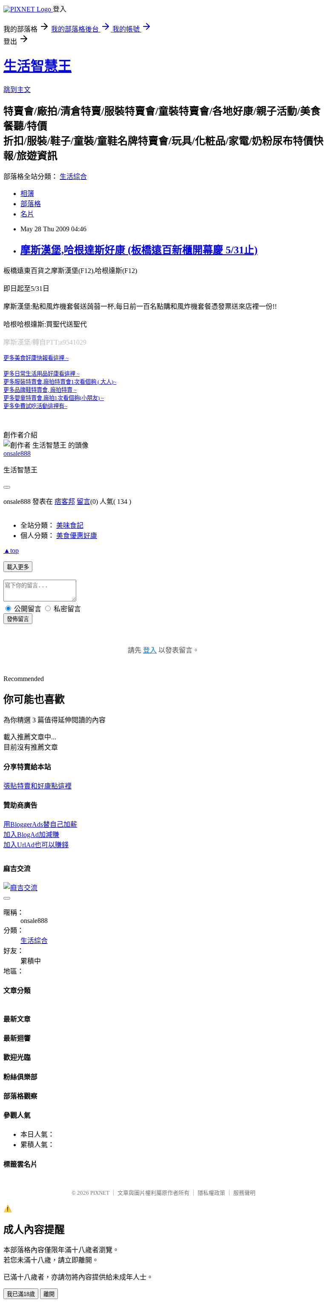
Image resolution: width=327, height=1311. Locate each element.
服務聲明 (244, 1193)
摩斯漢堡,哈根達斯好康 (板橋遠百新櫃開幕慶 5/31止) (139, 250)
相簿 (27, 193)
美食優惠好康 (76, 535)
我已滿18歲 (21, 1294)
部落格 (30, 203)
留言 (83, 501)
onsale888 (17, 453)
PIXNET (99, 1193)
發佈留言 (18, 619)
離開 (48, 1294)
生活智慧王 (37, 66)
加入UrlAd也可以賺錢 (36, 844)
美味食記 (69, 525)
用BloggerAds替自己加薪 (40, 824)
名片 (27, 214)
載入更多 (18, 567)
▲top (11, 550)
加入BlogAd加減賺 (31, 834)
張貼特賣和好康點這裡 (37, 786)
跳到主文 (17, 89)
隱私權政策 (211, 1193)
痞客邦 (64, 501)
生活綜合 (73, 176)
